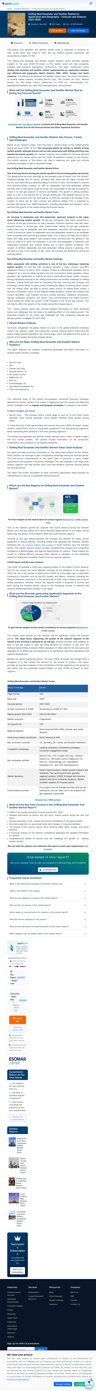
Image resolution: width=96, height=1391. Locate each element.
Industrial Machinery (22, 9)
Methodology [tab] (63, 43)
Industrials (11, 1322)
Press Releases (55, 1296)
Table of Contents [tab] (40, 43)
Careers (73, 1300)
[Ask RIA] (89, 1384)
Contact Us (75, 1304)
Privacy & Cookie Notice (18, 1379)
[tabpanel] (48, 449)
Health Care (12, 1318)
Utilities (10, 1337)
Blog (51, 1292)
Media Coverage (56, 1300)
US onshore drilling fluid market (37, 545)
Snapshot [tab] (18, 43)
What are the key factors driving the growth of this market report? (39, 926)
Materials (11, 1333)
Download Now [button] (49, 870)
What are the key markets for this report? (28, 919)
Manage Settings (63, 1384)
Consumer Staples (15, 1306)
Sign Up (41, 1350)
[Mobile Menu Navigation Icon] (91, 3)
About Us (74, 1292)
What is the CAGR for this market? (25, 891)
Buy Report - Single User (13, 979)
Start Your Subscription (17, 1270)
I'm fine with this (83, 1384)
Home (9, 9)
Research (53, 1304)
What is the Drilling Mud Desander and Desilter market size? (36, 884)
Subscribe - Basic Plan (14, 997)
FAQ (72, 1296)
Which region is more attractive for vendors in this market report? (39, 912)
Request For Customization (17, 1118)
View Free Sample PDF (17, 1028)
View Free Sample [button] (78, 31)
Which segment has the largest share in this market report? (36, 933)
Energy (10, 1310)
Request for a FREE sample (48, 800)
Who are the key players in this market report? (30, 905)
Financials (11, 1314)
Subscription (33, 1292)
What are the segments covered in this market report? (34, 898)
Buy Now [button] (59, 31)
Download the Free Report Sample (24, 124)
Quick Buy (19, 1019)
